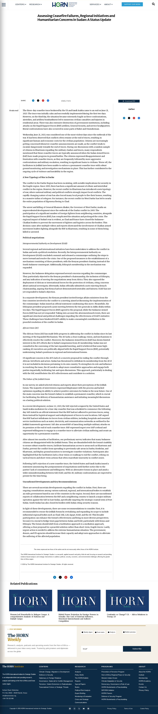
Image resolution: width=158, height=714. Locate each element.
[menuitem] (20, 4)
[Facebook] (88, 708)
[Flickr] (48, 100)
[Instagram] (74, 708)
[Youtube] (43, 100)
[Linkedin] (33, 100)
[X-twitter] (38, 100)
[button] (129, 101)
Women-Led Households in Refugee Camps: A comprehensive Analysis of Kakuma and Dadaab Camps (29, 616)
